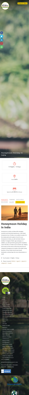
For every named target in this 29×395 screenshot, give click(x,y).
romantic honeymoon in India (9, 248)
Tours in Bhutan (6, 308)
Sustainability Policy (8, 357)
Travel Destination (7, 314)
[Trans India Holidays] (5, 9)
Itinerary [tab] (12, 199)
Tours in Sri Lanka (7, 310)
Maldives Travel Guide (8, 352)
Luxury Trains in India (8, 329)
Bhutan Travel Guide (8, 348)
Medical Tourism (6, 337)
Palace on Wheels (7, 331)
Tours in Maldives (7, 312)
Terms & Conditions (7, 355)
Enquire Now (22, 3)
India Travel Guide (7, 344)
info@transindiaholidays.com (9, 362)
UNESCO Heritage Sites (8, 316)
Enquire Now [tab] (20, 202)
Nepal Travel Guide (7, 346)
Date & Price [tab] (20, 199)
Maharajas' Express (7, 333)
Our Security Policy (7, 354)
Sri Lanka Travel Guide (8, 350)
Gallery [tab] (11, 202)
